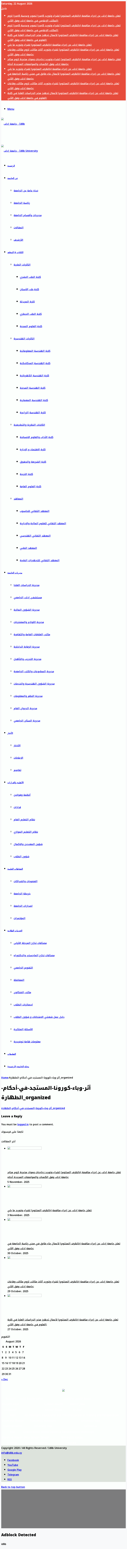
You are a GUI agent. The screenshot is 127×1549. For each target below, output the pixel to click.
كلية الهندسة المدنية (32, 387)
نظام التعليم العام (24, 819)
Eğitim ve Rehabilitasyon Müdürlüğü (72, 1431)
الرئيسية (11, 166)
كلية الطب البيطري (31, 314)
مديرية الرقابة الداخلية (27, 646)
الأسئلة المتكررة (23, 1029)
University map (43, 1426)
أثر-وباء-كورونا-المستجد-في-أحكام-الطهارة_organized (33, 1108)
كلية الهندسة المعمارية (34, 400)
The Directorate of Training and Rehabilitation (90, 1415)
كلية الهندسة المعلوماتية (35, 351)
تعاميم (17, 770)
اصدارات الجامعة (23, 906)
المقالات (19, 227)
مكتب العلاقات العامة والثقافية (32, 634)
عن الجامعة (12, 178)
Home (4, 1077)
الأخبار (10, 733)
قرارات (17, 807)
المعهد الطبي (28, 548)
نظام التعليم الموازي (26, 831)
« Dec (4, 1379)
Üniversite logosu (72, 1437)
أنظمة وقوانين (22, 795)
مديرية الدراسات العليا (26, 585)
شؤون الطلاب (21, 856)
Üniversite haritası (36, 1442)
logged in (23, 1124)
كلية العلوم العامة (30, 486)
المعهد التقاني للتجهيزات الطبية (39, 560)
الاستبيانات (10, 1409)
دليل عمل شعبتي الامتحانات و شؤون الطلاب (39, 1017)
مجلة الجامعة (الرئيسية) (18, 1066)
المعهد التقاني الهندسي (35, 535)
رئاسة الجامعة (22, 203)
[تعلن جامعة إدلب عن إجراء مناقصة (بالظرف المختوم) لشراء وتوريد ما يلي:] (24, 1186)
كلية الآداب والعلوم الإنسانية (36, 437)
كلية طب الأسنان (29, 289)
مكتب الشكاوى (22, 992)
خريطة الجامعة (22, 893)
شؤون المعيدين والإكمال (28, 844)
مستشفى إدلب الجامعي (28, 597)
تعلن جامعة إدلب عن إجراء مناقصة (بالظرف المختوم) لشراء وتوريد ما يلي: (49, 44)
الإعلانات (18, 757)
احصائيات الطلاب (23, 1004)
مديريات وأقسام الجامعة (28, 215)
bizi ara (72, 1442)
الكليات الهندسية (24, 338)
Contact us (90, 1426)
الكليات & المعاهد (15, 252)
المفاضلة (19, 980)
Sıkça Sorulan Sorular (36, 1437)
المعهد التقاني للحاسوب (34, 511)
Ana (12, 1431)
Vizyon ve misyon (12, 1437)
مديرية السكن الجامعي (27, 720)
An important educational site (42, 1415)
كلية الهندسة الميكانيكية (35, 363)
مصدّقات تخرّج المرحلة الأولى (30, 943)
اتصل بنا (77, 1409)
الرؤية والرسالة (10, 1403)
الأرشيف (18, 240)
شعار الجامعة (77, 1403)
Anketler (12, 1442)
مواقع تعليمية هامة (31, 1398)
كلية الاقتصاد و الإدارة (33, 449)
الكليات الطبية (22, 264)
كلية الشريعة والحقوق (33, 461)
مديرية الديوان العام (25, 708)
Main (13, 1415)
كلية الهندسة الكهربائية (34, 375)
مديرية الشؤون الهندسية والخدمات (34, 683)
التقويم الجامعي (23, 967)
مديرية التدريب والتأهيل (27, 659)
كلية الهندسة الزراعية (33, 412)
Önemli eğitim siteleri (36, 1431)
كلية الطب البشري (30, 277)
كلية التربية (26, 474)
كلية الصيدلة (27, 301)
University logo (90, 1420)
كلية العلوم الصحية (31, 326)
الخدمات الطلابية (14, 931)
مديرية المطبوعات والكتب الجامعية (34, 671)
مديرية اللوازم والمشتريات (29, 622)
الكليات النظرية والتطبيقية (29, 424)
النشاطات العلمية (15, 869)
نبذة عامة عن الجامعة (26, 190)
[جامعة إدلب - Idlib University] (15, 136)
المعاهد (18, 498)
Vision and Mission (13, 1420)
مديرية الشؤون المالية (27, 609)
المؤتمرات (19, 918)
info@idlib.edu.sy (11, 1452)
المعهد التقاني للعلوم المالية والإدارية (43, 523)
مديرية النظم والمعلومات (28, 696)
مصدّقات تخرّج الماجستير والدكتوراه (34, 955)
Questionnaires (12, 1426)
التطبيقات (11, 1054)
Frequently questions (43, 1420)
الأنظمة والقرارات (15, 782)
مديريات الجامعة (14, 573)
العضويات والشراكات (25, 881)
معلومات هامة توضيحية (27, 1041)
